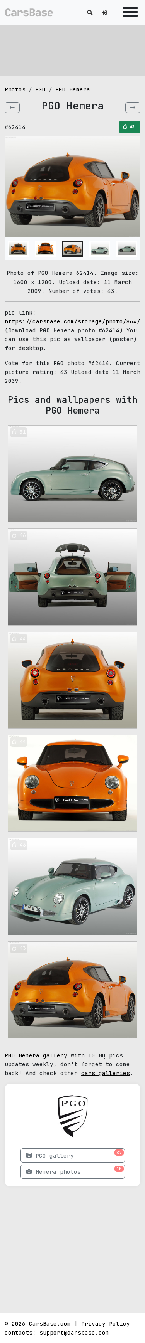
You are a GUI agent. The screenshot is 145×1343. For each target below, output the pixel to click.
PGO (40, 89)
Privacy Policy (105, 1323)
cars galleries (105, 1073)
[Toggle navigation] (128, 12)
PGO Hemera (72, 89)
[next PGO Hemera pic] (132, 107)
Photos (15, 89)
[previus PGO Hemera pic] (12, 107)
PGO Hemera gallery (38, 1055)
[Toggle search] (89, 12)
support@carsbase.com (74, 1332)
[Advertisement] (73, 50)
